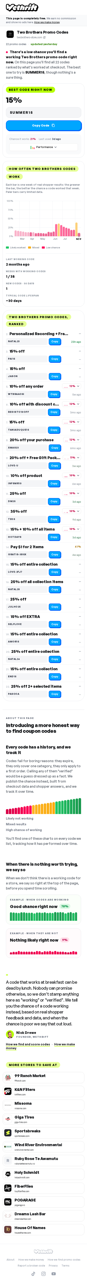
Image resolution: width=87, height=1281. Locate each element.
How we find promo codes (64, 1259)
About (11, 1259)
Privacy (53, 1265)
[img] (43, 219)
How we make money (47, 22)
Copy (54, 341)
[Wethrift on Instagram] (43, 1273)
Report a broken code (31, 1265)
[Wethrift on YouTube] (53, 1273)
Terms (65, 1265)
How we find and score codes (28, 1044)
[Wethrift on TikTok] (33, 1273)
